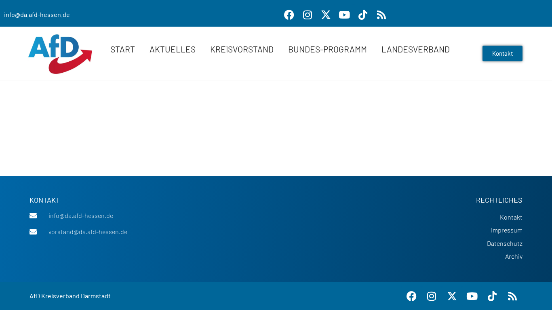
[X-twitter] (326, 14)
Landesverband (415, 49)
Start (122, 49)
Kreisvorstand (242, 49)
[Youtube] (344, 14)
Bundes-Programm (327, 49)
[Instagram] (307, 14)
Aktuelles (173, 49)
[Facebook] (289, 14)
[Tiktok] (363, 14)
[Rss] (381, 14)
